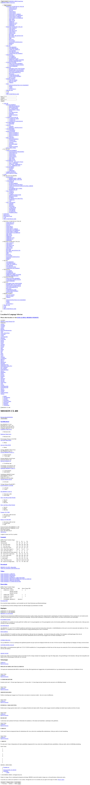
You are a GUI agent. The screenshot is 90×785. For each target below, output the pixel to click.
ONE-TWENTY (13, 28)
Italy (2, 352)
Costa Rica (3, 334)
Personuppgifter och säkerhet (9, 769)
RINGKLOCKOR (13, 196)
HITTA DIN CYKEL (11, 147)
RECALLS (11, 73)
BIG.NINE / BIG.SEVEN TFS (16, 35)
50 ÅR (4, 174)
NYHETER (6, 213)
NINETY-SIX (12, 33)
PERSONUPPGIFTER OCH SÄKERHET (19, 85)
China (2, 331)
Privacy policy (61, 779)
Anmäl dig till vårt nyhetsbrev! (16, 53)
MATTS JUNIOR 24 (13, 132)
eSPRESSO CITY (13, 23)
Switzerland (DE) (4, 386)
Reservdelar (6, 402)
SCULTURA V (12, 89)
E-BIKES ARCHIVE (11, 172)
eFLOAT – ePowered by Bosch (16, 161)
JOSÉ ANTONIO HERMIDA (16, 63)
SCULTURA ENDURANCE (15, 42)
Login (7, 92)
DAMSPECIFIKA (13, 212)
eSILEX (11, 169)
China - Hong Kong (5, 333)
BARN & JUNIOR (10, 131)
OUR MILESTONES (14, 52)
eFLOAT (11, 10)
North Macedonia (4, 369)
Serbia (2, 377)
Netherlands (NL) (4, 364)
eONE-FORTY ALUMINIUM (16, 18)
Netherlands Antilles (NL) (6, 366)
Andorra (2, 324)
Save (19, 783)
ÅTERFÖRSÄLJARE (14, 75)
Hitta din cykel (9, 90)
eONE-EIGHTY (13, 9)
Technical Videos (7, 401)
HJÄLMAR (11, 206)
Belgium (2, 329)
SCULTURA (12, 40)
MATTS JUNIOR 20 (13, 134)
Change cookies (10, 782)
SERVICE (8, 67)
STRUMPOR (12, 210)
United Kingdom (4, 392)
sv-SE (4, 306)
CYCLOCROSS (13, 141)
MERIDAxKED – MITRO (15, 178)
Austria (2, 327)
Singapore (3, 378)
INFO (7, 83)
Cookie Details (17, 782)
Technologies (6, 405)
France (2, 343)
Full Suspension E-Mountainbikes (16, 151)
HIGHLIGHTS (9, 177)
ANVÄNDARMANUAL (15, 72)
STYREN (11, 182)
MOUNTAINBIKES (11, 104)
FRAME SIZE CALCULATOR (16, 70)
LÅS (10, 201)
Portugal (2, 374)
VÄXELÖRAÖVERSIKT (15, 76)
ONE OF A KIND (13, 80)
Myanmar (3, 363)
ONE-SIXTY (12, 29)
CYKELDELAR (10, 180)
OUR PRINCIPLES (13, 48)
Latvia (2, 355)
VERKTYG (12, 199)
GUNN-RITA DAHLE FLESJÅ (16, 64)
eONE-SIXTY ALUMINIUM (15, 15)
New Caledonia (4, 367)
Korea (2, 354)
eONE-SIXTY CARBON (15, 14)
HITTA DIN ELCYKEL (11, 173)
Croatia (2, 335)
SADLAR (11, 187)
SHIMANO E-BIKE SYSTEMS (16, 59)
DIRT (10, 38)
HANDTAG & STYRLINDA (16, 184)
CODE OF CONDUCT (14, 49)
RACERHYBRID (10, 122)
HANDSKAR (12, 208)
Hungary (2, 345)
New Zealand (4, 368)
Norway (2, 371)
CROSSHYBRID (10, 128)
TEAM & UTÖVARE (11, 62)
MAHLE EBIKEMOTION (15, 61)
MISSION (11, 43)
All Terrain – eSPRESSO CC (15, 164)
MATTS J (11, 136)
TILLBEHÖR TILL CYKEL (15, 188)
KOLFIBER (12, 56)
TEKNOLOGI (9, 54)
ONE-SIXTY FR (13, 30)
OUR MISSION (12, 47)
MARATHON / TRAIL (14, 109)
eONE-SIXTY (12, 11)
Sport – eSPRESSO (13, 163)
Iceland (2, 347)
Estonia (2, 340)
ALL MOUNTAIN (13, 112)
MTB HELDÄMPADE (14, 106)
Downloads (6, 400)
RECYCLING (12, 77)
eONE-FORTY (12, 12)
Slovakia (2, 379)
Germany (3, 344)
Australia (3, 326)
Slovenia (2, 381)
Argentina (3, 325)
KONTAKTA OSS (7, 216)
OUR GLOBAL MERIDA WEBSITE (28, 317)
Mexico (2, 360)
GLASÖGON (12, 211)
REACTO (11, 39)
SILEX (10, 44)
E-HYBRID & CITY (11, 160)
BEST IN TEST (12, 81)
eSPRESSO (11, 21)
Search (2, 98)
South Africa (3, 382)
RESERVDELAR (13, 189)
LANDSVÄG (12, 120)
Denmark (3, 338)
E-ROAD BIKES (10, 166)
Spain (2, 383)
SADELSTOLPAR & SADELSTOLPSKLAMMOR (21, 186)
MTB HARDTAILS (13, 107)
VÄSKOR (11, 192)
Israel (2, 350)
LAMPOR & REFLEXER (15, 194)
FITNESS (11, 168)
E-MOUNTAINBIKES (11, 150)
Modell (5, 396)
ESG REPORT (12, 51)
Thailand (2, 390)
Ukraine (2, 391)
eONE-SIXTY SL (13, 7)
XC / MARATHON (13, 108)
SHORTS (11, 205)
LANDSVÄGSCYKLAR (12, 117)
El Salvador (3, 339)
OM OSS (8, 45)
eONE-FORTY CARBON (15, 16)
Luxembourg (3, 358)
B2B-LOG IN (6, 215)
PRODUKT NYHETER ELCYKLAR (15, 6)
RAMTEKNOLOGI (13, 58)
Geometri (5, 398)
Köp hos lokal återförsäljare (7, 417)
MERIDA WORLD (10, 78)
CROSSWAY (12, 130)
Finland (2, 341)
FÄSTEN (11, 193)
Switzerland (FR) (4, 387)
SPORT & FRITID (13, 114)
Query (2, 96)
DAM (10, 145)
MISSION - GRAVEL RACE (15, 127)
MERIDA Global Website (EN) (8, 321)
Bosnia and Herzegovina (6, 330)
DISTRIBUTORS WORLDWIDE (17, 68)
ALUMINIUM (12, 57)
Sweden (2, 385)
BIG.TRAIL (12, 37)
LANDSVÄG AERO (14, 118)
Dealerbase (5, 771)
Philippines (3, 372)
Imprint (10, 86)
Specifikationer (6, 397)
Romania (3, 376)
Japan (2, 353)
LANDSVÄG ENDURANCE (16, 121)
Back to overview (4, 663)
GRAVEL (8, 125)
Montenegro (3, 362)
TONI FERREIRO (13, 66)
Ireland (2, 349)
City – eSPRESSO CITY (14, 165)
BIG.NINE (11, 34)
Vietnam (2, 393)
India (2, 348)
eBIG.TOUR (12, 20)
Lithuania (3, 357)
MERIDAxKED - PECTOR (15, 179)
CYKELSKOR (12, 207)
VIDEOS (11, 82)
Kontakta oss (6, 767)
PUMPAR (11, 197)
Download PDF (4, 600)
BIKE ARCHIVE (10, 137)
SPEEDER (11, 123)
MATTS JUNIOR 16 (13, 135)
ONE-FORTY (12, 31)
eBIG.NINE (11, 19)
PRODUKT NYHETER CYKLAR (14, 26)
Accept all (3, 782)
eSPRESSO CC (12, 24)
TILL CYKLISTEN (10, 202)
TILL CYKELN (10, 191)
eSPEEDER (11, 25)
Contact (10, 87)
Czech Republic (4, 336)
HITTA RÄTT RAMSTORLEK (16, 71)
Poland (2, 373)
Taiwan (2, 388)
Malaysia (3, 359)
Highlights (5, 403)
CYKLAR (5, 103)
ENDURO (11, 113)
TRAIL (10, 111)
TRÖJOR (11, 203)
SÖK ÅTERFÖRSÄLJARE (12, 94)
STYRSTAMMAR (13, 183)
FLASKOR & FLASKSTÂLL (16, 198)
